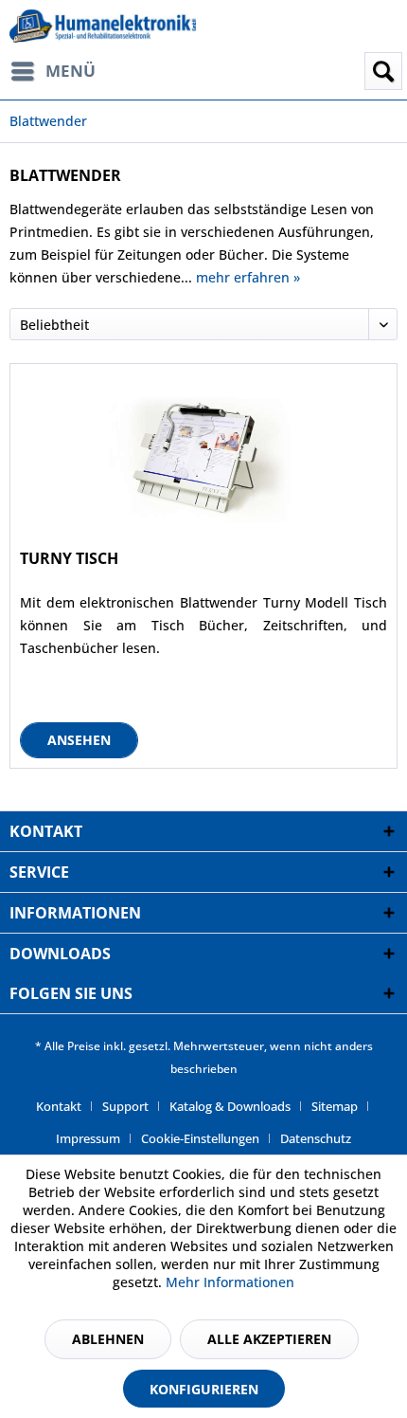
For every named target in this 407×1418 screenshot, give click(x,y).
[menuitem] (61, 71)
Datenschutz (315, 1138)
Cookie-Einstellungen (200, 1138)
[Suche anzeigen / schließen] (383, 71)
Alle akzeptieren (269, 1339)
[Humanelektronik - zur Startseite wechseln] (102, 26)
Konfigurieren (204, 1389)
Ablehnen (108, 1339)
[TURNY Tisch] (203, 458)
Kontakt (58, 1106)
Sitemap (334, 1106)
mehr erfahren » (248, 277)
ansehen (79, 740)
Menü (70, 71)
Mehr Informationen (230, 1282)
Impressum (88, 1138)
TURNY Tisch (69, 559)
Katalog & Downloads (230, 1106)
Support (125, 1106)
